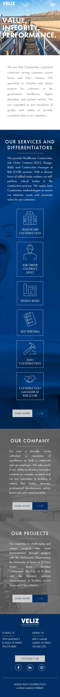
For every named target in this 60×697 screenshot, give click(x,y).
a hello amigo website (30, 688)
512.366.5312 (39, 646)
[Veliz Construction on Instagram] (41, 667)
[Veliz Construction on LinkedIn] (30, 667)
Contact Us (30, 659)
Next (53, 48)
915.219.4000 (9, 646)
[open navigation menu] (53, 5)
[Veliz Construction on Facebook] (18, 667)
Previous (48, 48)
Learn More (22, 413)
